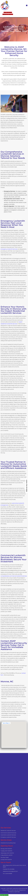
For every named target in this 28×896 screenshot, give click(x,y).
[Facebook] (2, 877)
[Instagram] (6, 877)
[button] (26, 5)
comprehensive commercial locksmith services (14, 576)
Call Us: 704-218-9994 (26, 486)
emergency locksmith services (9, 249)
